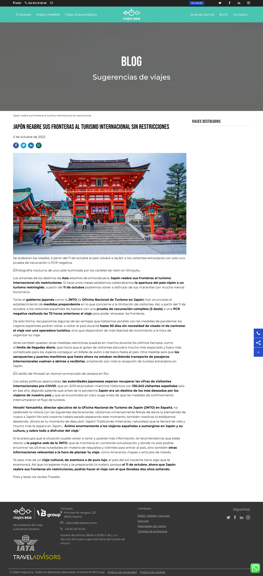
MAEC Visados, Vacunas (154, 516)
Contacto (240, 14)
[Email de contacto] (51, 3)
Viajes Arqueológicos (81, 14)
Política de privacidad (122, 572)
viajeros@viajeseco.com (81, 523)
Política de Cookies (152, 572)
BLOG (223, 14)
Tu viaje (196, 3)
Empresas (23, 14)
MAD (18, 3)
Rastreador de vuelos (152, 526)
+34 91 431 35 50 (74, 529)
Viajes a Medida (48, 14)
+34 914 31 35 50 (36, 3)
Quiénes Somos (202, 14)
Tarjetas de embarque (152, 531)
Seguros (143, 521)
